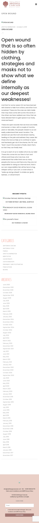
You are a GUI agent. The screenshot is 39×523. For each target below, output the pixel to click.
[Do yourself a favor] (20, 219)
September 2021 (8, 349)
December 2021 (8, 346)
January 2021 (7, 365)
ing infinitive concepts (22, 497)
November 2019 (8, 397)
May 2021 (6, 357)
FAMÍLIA (5, 251)
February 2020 (7, 391)
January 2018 (7, 450)
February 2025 (7, 314)
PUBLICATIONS (7, 267)
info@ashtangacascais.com (12, 489)
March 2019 (6, 418)
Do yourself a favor (20, 223)
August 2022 (7, 333)
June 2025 (6, 303)
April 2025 (6, 309)
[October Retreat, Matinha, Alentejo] (20, 198)
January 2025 (7, 317)
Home (7, 17)
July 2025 (6, 301)
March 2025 (7, 311)
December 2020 (8, 367)
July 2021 (6, 351)
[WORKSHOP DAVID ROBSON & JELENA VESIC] (20, 208)
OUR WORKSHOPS (8, 262)
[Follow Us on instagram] (5, 464)
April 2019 (6, 415)
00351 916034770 (30, 489)
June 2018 (6, 439)
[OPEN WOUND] (19, 22)
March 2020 (7, 389)
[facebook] (17, 486)
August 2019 (7, 405)
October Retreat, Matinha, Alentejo (20, 202)
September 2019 (8, 402)
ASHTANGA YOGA (8, 248)
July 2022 (6, 335)
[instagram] (21, 486)
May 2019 (6, 413)
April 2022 (6, 338)
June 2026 (6, 285)
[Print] (9, 33)
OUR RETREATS (7, 259)
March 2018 (6, 447)
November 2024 (8, 322)
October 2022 (7, 330)
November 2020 (8, 370)
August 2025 (7, 298)
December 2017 (8, 453)
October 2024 (7, 325)
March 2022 (7, 341)
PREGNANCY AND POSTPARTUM (13, 264)
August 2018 (7, 434)
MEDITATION (7, 256)
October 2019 (7, 399)
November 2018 (8, 429)
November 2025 (8, 290)
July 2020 (6, 378)
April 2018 (6, 445)
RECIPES (5, 270)
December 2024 (8, 319)
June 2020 (6, 381)
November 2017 (8, 455)
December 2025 (8, 287)
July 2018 (6, 437)
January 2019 (7, 423)
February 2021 (7, 362)
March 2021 (6, 359)
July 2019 (6, 407)
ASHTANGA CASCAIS (9, 246)
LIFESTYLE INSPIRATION (17, 17)
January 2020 (7, 394)
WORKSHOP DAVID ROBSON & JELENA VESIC (20, 213)
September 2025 (8, 295)
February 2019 (7, 421)
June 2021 (6, 354)
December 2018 (8, 426)
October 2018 (7, 431)
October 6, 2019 (22, 27)
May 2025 (6, 306)
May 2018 (6, 442)
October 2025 (7, 293)
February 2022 (7, 343)
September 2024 (8, 327)
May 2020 (6, 383)
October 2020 (7, 373)
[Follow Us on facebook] (2, 464)
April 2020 (6, 386)
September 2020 (8, 375)
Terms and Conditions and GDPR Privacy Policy (19, 491)
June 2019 (6, 410)
